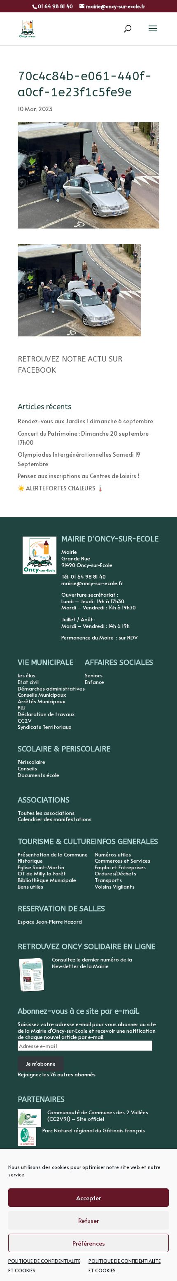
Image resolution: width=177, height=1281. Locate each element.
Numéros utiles (113, 854)
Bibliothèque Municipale (47, 880)
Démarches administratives (51, 688)
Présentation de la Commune (53, 854)
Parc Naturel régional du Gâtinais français (93, 1130)
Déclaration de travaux (46, 714)
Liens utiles (30, 886)
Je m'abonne (41, 1063)
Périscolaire (31, 761)
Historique (30, 860)
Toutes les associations (46, 813)
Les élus (26, 675)
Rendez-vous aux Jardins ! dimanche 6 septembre (85, 421)
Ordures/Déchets (115, 873)
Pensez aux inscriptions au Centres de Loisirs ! (78, 476)
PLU (22, 707)
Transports (108, 880)
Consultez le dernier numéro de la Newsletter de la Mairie (92, 963)
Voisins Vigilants (115, 886)
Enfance (94, 682)
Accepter (88, 1197)
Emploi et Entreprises (120, 867)
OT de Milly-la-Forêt (42, 873)
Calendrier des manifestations (54, 819)
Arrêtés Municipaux (41, 701)
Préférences (88, 1243)
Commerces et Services (122, 860)
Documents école (38, 775)
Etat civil (28, 682)
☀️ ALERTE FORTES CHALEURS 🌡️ (61, 488)
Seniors (93, 675)
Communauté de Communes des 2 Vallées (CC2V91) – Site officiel (97, 1115)
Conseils (27, 768)
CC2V (25, 720)
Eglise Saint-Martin (41, 867)
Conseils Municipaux (42, 694)
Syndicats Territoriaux (44, 726)
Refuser (88, 1220)
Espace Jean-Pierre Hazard (50, 921)
